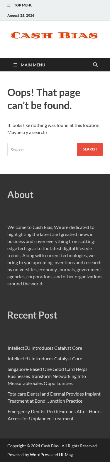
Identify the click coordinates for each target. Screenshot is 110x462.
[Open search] (95, 65)
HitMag (66, 454)
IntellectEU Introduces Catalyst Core (45, 348)
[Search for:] (55, 149)
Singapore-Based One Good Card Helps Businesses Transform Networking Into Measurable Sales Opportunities (47, 376)
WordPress (40, 454)
